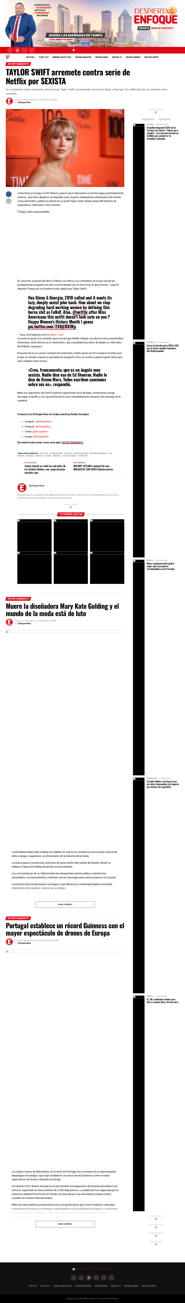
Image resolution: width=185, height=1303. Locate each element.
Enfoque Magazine (83, 57)
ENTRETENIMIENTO (72, 442)
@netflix (80, 312)
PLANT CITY (44, 57)
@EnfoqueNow (43, 421)
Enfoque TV (117, 57)
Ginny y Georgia (26, 456)
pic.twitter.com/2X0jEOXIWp (52, 326)
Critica (69, 453)
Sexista (57, 456)
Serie (49, 456)
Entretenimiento (98, 453)
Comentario (57, 453)
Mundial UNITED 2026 (62, 57)
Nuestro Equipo (151, 57)
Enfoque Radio (101, 57)
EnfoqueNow (81, 453)
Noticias (30, 57)
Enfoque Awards (133, 57)
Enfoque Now (24, 102)
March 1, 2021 (57, 334)
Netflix (40, 456)
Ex (111, 453)
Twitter (83, 456)
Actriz (44, 453)
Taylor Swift (70, 456)
